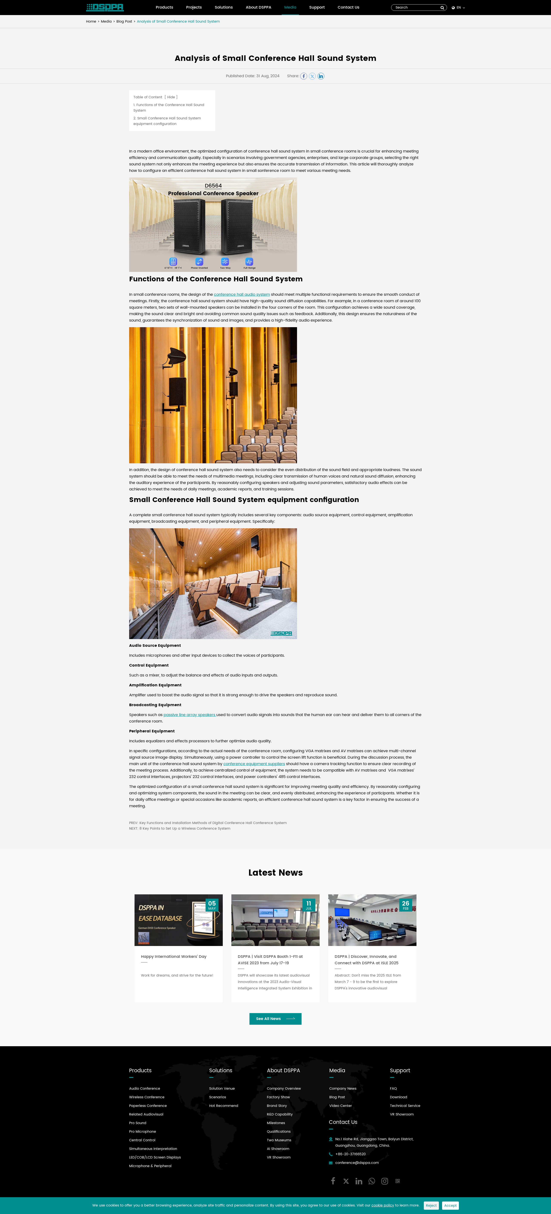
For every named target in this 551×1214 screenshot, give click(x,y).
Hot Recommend (223, 1106)
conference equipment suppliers (254, 764)
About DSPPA (258, 7)
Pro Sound (137, 1123)
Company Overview (284, 1088)
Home (91, 21)
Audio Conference (144, 1088)
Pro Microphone (142, 1131)
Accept (450, 1205)
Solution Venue (222, 1088)
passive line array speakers (190, 715)
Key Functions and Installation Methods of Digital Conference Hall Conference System (213, 823)
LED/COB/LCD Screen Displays (155, 1157)
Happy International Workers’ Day (173, 957)
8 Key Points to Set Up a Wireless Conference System (184, 828)
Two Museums (279, 1140)
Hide (171, 97)
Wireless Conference (146, 1097)
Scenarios (217, 1097)
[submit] (442, 7)
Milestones (276, 1123)
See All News (269, 1019)
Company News (342, 1088)
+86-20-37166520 (350, 1154)
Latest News (275, 873)
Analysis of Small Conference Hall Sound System (178, 21)
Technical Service (405, 1106)
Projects (194, 7)
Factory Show (278, 1097)
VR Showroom (279, 1157)
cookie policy (382, 1205)
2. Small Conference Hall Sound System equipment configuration (167, 121)
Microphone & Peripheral (150, 1166)
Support (317, 7)
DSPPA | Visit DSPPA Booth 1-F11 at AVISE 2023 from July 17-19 (270, 960)
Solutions (224, 7)
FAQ (393, 1088)
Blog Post (124, 21)
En (459, 7)
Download (398, 1097)
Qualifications (279, 1131)
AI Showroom (278, 1149)
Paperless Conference (148, 1106)
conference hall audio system (242, 294)
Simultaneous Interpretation (153, 1149)
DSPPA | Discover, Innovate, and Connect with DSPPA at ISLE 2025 (367, 960)
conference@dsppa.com (357, 1163)
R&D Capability (280, 1114)
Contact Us (348, 7)
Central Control (142, 1140)
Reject (431, 1205)
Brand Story (277, 1106)
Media (290, 7)
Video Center (340, 1106)
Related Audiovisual (146, 1114)
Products (164, 7)
